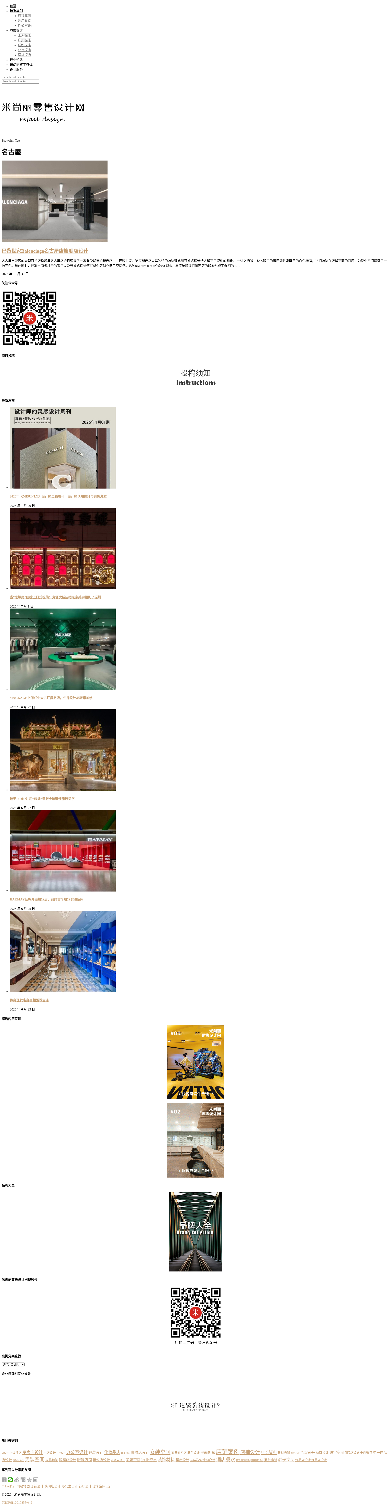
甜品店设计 (352, 1452)
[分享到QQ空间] (29, 1479)
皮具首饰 (51, 1460)
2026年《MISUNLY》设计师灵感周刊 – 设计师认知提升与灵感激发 (58, 496)
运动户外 (208, 1460)
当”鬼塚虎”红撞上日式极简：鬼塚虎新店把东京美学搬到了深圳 (55, 597)
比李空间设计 (102, 1486)
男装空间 (34, 1459)
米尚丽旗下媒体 (21, 64)
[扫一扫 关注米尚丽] (30, 347)
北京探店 (24, 50)
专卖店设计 (32, 1452)
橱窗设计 (322, 1452)
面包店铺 (270, 1460)
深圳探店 (24, 55)
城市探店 (16, 30)
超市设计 (182, 1460)
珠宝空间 (336, 1453)
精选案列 (16, 11)
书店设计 (50, 1452)
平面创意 (207, 1453)
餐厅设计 (85, 1486)
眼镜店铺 (84, 1460)
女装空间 (160, 1452)
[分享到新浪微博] (16, 1479)
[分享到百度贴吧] (35, 1479)
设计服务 (16, 69)
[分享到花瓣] (23, 1479)
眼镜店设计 (67, 1460)
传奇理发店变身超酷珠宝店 (29, 1000)
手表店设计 (308, 1452)
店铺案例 (24, 16)
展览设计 (193, 1452)
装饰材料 (166, 1459)
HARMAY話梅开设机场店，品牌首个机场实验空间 (46, 899)
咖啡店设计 (140, 1453)
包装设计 (96, 1453)
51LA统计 (9, 1486)
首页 (13, 6)
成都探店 (24, 45)
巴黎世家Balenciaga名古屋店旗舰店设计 (45, 251)
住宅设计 (61, 1453)
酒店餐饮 (24, 20)
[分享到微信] (10, 1479)
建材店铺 (284, 1452)
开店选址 (295, 1453)
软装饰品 (196, 1460)
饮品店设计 (303, 1460)
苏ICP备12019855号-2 (17, 1502)
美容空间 (133, 1460)
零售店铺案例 (243, 1460)
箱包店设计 (101, 1460)
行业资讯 (16, 60)
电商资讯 (366, 1452)
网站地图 (23, 1486)
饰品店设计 (319, 1460)
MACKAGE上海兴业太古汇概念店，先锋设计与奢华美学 (51, 698)
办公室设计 (26, 25)
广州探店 (24, 40)
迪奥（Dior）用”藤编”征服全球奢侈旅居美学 (42, 798)
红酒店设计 (118, 1460)
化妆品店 (112, 1452)
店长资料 (269, 1452)
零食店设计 (257, 1460)
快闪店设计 (52, 1486)
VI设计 (5, 1453)
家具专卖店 (179, 1452)
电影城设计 (18, 1460)
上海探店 (24, 35)
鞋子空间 (286, 1459)
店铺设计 (250, 1452)
